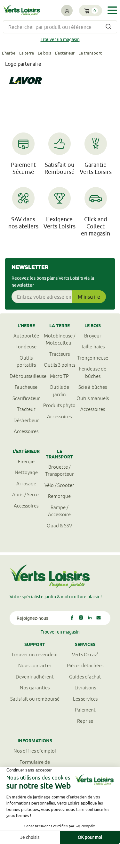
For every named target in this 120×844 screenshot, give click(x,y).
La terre (26, 52)
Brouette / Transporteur (59, 470)
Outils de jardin (59, 390)
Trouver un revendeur (34, 654)
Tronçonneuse (92, 358)
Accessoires (26, 431)
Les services (85, 699)
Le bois (44, 52)
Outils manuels (92, 398)
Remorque (59, 496)
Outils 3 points (59, 365)
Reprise (85, 721)
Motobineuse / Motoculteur (59, 339)
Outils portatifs (26, 361)
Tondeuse (26, 346)
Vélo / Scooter (59, 485)
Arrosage (26, 483)
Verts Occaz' (85, 654)
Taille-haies (93, 346)
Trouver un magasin (60, 39)
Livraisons (85, 687)
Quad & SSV (59, 525)
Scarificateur (26, 398)
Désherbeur (26, 420)
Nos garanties (35, 687)
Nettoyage (26, 472)
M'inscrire (89, 297)
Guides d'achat (85, 676)
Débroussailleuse (26, 376)
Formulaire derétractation (35, 765)
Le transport (90, 52)
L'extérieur (65, 52)
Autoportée (26, 335)
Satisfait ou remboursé (35, 699)
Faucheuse (26, 387)
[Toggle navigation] (112, 10)
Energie (26, 461)
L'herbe (8, 52)
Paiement (85, 709)
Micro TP (59, 376)
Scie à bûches (92, 387)
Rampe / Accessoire (59, 511)
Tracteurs (59, 354)
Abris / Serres (26, 494)
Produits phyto (59, 405)
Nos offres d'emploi (34, 751)
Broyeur (92, 335)
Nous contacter (35, 665)
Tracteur (26, 409)
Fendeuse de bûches (92, 372)
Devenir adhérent (35, 676)
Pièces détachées (85, 665)
